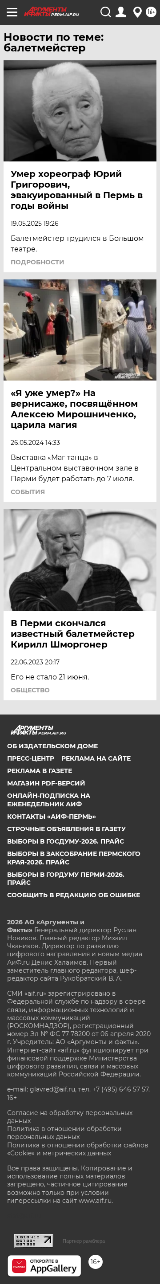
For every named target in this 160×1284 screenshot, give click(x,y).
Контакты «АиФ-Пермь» (51, 817)
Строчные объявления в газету (66, 829)
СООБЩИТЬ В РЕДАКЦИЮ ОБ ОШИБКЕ (73, 895)
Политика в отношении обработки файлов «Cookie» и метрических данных (77, 1149)
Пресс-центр (30, 758)
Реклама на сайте (96, 758)
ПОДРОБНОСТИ (37, 262)
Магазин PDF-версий (46, 783)
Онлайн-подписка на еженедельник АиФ (48, 800)
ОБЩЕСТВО (30, 690)
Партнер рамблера (84, 1241)
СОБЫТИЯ (28, 492)
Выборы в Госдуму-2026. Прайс (65, 841)
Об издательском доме (52, 746)
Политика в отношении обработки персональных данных (64, 1133)
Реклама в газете (39, 771)
